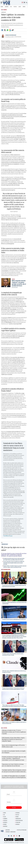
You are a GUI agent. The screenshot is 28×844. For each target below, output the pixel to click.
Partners (17, 824)
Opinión (4, 824)
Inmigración (18, 818)
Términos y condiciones (11, 832)
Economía (5, 9)
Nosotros (5, 826)
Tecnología (18, 822)
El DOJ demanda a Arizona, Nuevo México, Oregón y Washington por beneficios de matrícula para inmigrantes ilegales (13, 739)
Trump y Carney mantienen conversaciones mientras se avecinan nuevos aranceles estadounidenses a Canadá (13, 688)
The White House (7, 535)
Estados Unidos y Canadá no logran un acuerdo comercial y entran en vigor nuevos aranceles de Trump (14, 566)
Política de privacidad (21, 830)
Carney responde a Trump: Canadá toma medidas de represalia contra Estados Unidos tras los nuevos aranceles (13, 563)
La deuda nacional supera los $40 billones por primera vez (14, 619)
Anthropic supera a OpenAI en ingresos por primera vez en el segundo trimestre (14, 671)
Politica (15, 6)
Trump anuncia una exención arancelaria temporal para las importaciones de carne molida (14, 586)
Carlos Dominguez (10, 35)
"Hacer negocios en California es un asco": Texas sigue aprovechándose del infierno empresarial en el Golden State (14, 705)
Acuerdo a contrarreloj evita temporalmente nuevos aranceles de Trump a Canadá (12, 654)
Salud (20, 6)
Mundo (24, 6)
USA (11, 6)
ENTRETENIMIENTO (19, 820)
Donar (2, 6)
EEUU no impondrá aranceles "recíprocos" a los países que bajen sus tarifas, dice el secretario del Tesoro (19, 283)
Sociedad (5, 820)
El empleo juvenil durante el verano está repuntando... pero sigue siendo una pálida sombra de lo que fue (14, 559)
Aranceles (5, 544)
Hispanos (6, 6)
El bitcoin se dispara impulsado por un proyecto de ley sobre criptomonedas (14, 603)
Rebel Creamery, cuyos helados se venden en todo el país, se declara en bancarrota (14, 723)
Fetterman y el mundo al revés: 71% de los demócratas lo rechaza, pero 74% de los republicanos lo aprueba (14, 732)
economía (5, 818)
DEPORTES (5, 822)
